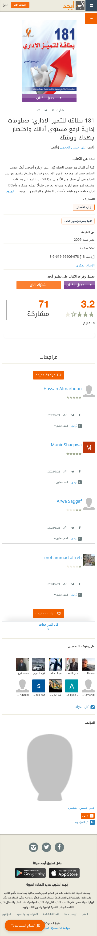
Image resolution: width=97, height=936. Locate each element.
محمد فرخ (23, 673)
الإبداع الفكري (85, 265)
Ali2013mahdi (88, 694)
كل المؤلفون (82, 822)
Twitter (45, 109)
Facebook (52, 109)
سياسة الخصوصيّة (60, 927)
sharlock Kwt (38, 694)
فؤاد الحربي (39, 673)
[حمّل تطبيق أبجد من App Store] (64, 873)
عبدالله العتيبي (55, 673)
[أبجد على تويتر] (46, 847)
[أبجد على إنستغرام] (33, 847)
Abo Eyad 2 (71, 694)
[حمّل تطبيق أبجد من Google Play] (30, 873)
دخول (4, 5)
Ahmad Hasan (88, 673)
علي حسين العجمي (72, 147)
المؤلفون (6, 914)
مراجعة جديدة (46, 375)
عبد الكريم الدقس (55, 694)
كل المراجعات (48, 624)
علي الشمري (71, 673)
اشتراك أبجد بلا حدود (27, 914)
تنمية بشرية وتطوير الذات (78, 221)
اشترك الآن (39, 285)
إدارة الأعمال (83, 207)
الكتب (85, 914)
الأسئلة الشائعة (51, 914)
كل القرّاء (82, 706)
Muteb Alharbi (22, 694)
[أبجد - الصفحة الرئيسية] (68, 5)
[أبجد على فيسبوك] (59, 847)
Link (64, 414)
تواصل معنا (70, 914)
